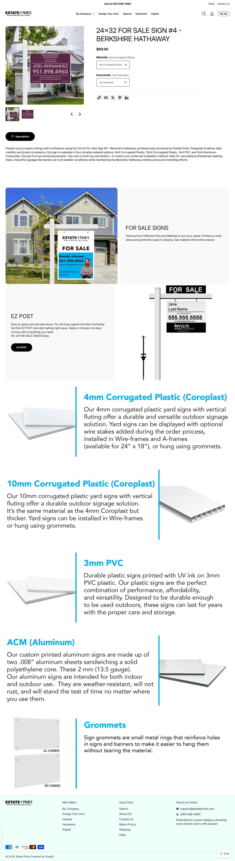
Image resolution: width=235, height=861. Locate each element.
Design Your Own (73, 814)
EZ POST (22, 347)
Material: (115, 57)
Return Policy (127, 824)
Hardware (68, 824)
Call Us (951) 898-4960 (117, 3)
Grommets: (112, 75)
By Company (70, 808)
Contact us (223, 3)
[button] (204, 13)
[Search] (204, 14)
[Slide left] (71, 114)
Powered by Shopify (42, 856)
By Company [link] (83, 13)
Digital (66, 829)
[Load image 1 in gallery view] (12, 114)
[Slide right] (80, 114)
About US (125, 814)
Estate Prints (23, 856)
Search (123, 808)
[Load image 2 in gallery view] (27, 114)
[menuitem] (89, 809)
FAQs (212, 3)
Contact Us (126, 819)
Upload (67, 819)
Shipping (125, 829)
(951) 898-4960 (190, 814)
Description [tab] (22, 136)
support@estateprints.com (197, 808)
